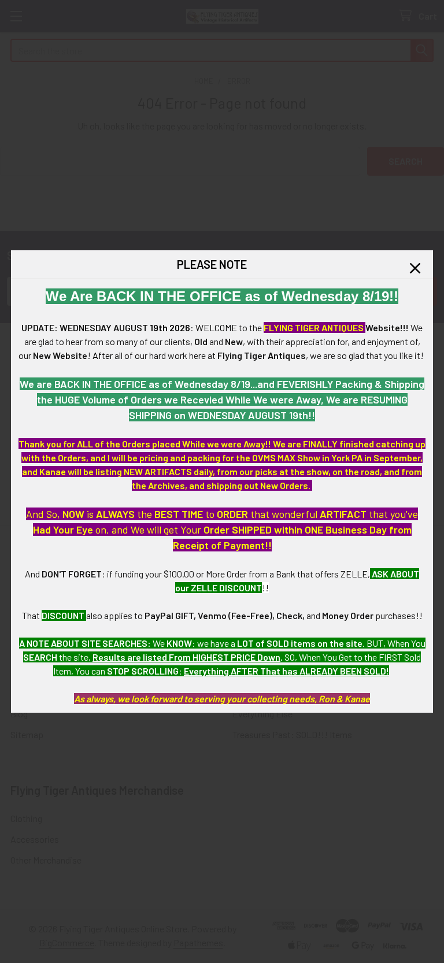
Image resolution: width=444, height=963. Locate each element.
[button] (415, 268)
